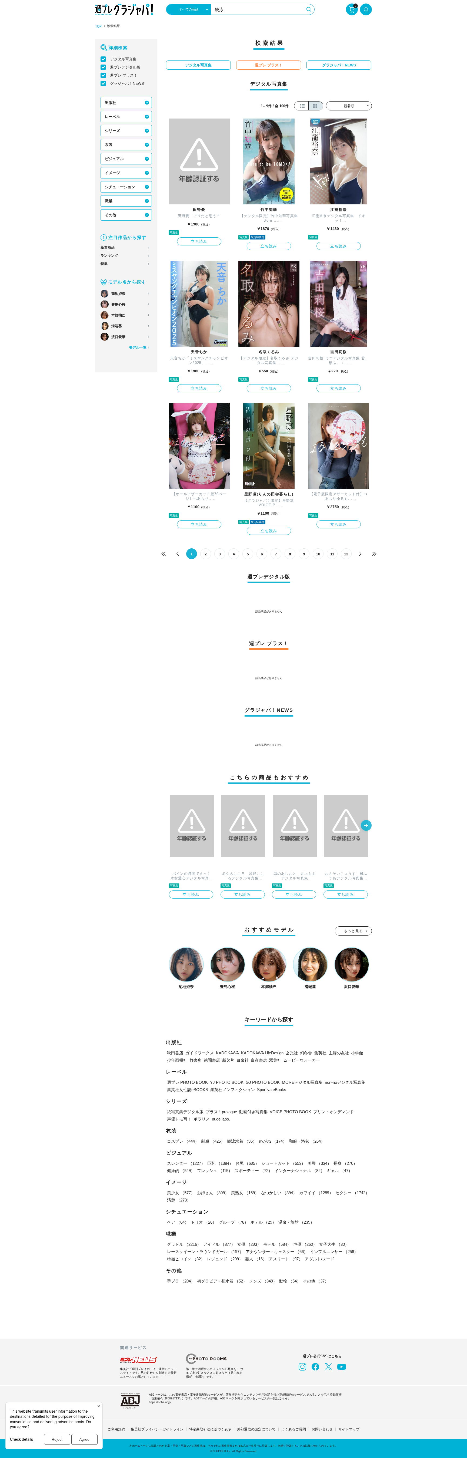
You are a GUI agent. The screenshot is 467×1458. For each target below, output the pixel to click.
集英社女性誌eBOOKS (187, 1089)
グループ (233, 1222)
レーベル (112, 116)
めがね (273, 1141)
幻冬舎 (306, 1053)
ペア (178, 1222)
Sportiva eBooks (271, 1089)
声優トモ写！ (179, 1119)
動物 (290, 1281)
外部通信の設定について (256, 1429)
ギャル (339, 1170)
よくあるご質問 (293, 1429)
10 (318, 554)
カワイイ (316, 1192)
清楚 (179, 1200)
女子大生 (334, 1244)
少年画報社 (177, 1060)
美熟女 (245, 1192)
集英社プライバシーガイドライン (157, 1429)
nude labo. (221, 1119)
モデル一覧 (137, 347)
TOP (98, 26)
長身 (345, 1163)
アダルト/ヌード (319, 1259)
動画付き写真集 (253, 1111)
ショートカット (283, 1163)
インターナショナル (300, 1170)
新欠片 (228, 1060)
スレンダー (186, 1163)
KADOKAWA (227, 1053)
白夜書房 (259, 1060)
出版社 (110, 102)
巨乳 (220, 1163)
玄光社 (292, 1053)
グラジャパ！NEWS (127, 83)
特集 (104, 264)
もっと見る (353, 931)
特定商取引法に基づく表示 (210, 1429)
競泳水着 (242, 1141)
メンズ (263, 1281)
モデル (277, 1244)
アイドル (219, 1244)
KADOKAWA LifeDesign (262, 1053)
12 (346, 554)
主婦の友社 (339, 1053)
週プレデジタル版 (125, 67)
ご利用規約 (116, 1429)
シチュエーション (120, 187)
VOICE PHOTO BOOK (290, 1111)
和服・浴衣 (307, 1141)
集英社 (320, 1053)
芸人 (256, 1259)
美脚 (319, 1163)
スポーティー (253, 1170)
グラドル (184, 1244)
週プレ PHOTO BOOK (187, 1082)
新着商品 (108, 247)
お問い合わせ (322, 1429)
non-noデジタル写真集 (345, 1082)
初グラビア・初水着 (222, 1281)
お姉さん (213, 1192)
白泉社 (242, 1060)
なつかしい (279, 1192)
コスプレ (183, 1141)
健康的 (181, 1170)
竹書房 (195, 1060)
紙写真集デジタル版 (185, 1111)
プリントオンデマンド (333, 1111)
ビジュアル (114, 159)
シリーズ (112, 131)
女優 (249, 1244)
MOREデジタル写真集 (302, 1082)
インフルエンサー (334, 1251)
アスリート (286, 1259)
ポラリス (202, 1119)
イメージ (112, 173)
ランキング (109, 256)
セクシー (352, 1192)
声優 (305, 1244)
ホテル (263, 1222)
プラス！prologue (221, 1111)
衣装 (108, 145)
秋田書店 (175, 1053)
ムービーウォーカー (301, 1060)
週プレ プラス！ (124, 75)
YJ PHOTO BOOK (226, 1082)
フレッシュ (214, 1170)
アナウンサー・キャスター (277, 1251)
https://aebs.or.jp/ (160, 1402)
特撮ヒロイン (186, 1259)
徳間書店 (212, 1060)
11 (332, 554)
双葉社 (275, 1060)
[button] (366, 825)
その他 (110, 215)
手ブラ (181, 1281)
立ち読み (199, 241)
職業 (108, 201)
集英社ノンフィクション (232, 1089)
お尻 (247, 1163)
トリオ (203, 1222)
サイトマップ (348, 1429)
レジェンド (225, 1259)
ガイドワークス (199, 1053)
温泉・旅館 (296, 1222)
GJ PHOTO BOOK (263, 1082)
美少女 (181, 1192)
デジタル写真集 (123, 59)
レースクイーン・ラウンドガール (205, 1251)
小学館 (357, 1053)
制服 (213, 1141)
